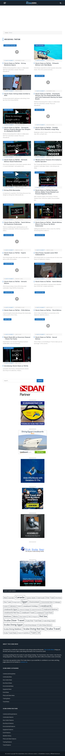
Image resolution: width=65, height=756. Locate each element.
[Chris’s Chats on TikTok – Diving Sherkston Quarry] (17, 51)
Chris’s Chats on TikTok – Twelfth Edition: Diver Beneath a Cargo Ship (47, 128)
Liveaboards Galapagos (24, 609)
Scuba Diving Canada (49, 621)
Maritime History (7, 735)
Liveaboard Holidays (30, 606)
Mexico (15, 616)
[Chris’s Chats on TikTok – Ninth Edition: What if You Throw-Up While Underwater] (48, 211)
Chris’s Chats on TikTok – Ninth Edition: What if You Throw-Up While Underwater (48, 224)
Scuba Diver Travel (14, 620)
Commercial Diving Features (10, 714)
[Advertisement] (32, 18)
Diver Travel (50, 598)
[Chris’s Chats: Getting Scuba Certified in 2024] (17, 82)
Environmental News (47, 602)
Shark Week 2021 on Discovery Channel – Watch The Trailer (17, 338)
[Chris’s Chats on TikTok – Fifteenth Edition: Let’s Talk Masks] (48, 51)
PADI (29, 616)
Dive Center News (7, 680)
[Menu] (5, 3)
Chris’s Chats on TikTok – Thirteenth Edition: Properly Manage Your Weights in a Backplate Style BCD (17, 129)
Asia (5, 598)
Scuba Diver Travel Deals (34, 621)
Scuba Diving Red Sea (33, 628)
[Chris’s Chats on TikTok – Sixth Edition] (48, 270)
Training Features (9, 76)
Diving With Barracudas (12, 190)
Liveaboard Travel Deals (44, 613)
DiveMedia (42, 753)
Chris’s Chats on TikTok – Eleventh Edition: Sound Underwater (15, 160)
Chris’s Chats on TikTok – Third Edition (48, 310)
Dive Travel (7, 602)
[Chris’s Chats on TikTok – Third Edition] (48, 298)
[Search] (60, 3)
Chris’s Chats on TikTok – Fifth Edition (17, 310)
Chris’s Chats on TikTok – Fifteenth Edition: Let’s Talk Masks (47, 64)
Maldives (7, 616)
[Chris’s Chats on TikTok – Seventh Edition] (17, 270)
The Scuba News (20, 753)
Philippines (35, 616)
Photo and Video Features (9, 739)
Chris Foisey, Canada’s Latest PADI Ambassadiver (46, 253)
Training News (6, 698)
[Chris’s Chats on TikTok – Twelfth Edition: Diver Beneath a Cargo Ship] (48, 116)
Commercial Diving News (9, 673)
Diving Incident (16, 602)
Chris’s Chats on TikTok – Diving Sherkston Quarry (15, 64)
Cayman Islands (30, 598)
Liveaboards (45, 605)
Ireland (19, 606)
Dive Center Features (8, 720)
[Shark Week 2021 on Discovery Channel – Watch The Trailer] (17, 325)
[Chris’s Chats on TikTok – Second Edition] (48, 325)
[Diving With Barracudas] (17, 178)
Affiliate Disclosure (55, 753)
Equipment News (7, 689)
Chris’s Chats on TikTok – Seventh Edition (15, 282)
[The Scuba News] (32, 3)
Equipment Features (8, 729)
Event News (7, 319)
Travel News (6, 701)
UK (39, 633)
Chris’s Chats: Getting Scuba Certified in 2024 (17, 94)
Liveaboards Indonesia (36, 609)
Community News (7, 677)
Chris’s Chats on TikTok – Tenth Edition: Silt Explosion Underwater (17, 223)
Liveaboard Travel (27, 613)
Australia (11, 598)
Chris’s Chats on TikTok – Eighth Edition (15, 253)
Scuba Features (8, 142)
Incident (6, 606)
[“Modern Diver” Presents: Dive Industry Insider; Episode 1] (48, 148)
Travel (33, 633)
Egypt (25, 601)
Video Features (40, 45)
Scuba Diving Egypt (13, 624)
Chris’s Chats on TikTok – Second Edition (46, 338)
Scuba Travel (53, 628)
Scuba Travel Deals (10, 633)
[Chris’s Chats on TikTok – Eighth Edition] (17, 241)
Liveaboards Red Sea (11, 612)
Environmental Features (9, 726)
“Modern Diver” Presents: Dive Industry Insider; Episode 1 (48, 160)
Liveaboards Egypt (10, 609)
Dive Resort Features (8, 723)
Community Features (10, 45)
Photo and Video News (9, 695)
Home (6, 32)
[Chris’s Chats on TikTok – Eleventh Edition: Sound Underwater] (17, 148)
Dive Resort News (7, 683)
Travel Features (7, 745)
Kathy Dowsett (10, 60)
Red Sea (43, 616)
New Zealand (23, 616)
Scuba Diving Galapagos (31, 625)
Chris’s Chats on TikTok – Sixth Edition (48, 281)
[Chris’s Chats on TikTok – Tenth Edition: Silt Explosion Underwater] (17, 211)
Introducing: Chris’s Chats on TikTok (16, 366)
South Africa (26, 633)
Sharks (19, 633)
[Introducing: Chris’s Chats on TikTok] (17, 354)
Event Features (7, 732)
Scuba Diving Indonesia (45, 625)
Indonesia (13, 606)
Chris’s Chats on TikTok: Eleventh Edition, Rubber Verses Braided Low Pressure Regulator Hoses (47, 191)
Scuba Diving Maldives (12, 629)
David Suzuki (40, 598)
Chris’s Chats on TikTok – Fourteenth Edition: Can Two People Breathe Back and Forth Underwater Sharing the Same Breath (48, 96)
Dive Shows (58, 598)
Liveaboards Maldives (50, 609)
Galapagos (57, 602)
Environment (35, 602)
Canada (20, 597)
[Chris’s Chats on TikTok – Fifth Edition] (17, 298)
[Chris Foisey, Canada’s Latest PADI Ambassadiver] (48, 241)
